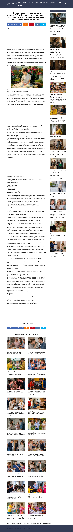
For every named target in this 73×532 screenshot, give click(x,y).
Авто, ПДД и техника (44, 2)
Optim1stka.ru (12, 3)
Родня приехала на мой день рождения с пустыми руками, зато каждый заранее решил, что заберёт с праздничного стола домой (58, 98)
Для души (20, 5)
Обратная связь (25, 523)
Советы (24, 2)
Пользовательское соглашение (14, 523)
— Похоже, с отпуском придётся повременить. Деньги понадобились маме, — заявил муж (15, 393)
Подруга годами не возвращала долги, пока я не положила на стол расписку (57, 236)
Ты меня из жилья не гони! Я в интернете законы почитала (57, 195)
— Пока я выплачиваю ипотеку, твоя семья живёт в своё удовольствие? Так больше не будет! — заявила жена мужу (36, 373)
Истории (36, 2)
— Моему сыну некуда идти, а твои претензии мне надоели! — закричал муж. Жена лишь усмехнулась (15, 454)
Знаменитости (52, 2)
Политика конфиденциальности (44, 523)
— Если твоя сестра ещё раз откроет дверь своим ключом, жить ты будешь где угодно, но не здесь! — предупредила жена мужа (16, 413)
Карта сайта (33, 523)
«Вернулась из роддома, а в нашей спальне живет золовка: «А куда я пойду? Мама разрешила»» (58, 154)
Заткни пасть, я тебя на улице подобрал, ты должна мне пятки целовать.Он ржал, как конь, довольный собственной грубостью (57, 53)
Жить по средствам (55, 136)
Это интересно (30, 2)
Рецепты (19, 2)
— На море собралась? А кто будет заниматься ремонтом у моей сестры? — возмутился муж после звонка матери (16, 517)
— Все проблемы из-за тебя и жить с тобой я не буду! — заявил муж (58, 255)
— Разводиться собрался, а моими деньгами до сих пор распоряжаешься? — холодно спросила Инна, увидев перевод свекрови (36, 352)
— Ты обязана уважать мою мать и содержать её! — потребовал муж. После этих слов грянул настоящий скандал (35, 475)
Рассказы (59, 2)
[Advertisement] (26, 39)
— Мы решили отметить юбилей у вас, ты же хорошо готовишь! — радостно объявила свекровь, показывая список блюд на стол (16, 475)
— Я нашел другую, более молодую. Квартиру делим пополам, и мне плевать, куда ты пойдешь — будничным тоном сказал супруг (57, 75)
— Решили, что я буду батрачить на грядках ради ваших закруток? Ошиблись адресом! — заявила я (14, 373)
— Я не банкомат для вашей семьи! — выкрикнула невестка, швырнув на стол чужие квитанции (36, 517)
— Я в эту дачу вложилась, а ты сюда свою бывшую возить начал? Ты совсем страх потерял (37, 433)
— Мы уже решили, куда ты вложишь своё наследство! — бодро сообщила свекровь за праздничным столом (36, 412)
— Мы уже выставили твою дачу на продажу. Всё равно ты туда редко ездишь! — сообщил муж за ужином (36, 496)
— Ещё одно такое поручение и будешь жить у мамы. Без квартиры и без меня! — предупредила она (36, 393)
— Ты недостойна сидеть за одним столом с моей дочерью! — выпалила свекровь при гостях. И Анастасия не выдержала (36, 454)
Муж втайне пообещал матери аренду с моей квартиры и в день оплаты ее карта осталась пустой (57, 119)
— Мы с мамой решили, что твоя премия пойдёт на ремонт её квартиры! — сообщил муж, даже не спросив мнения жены (16, 433)
